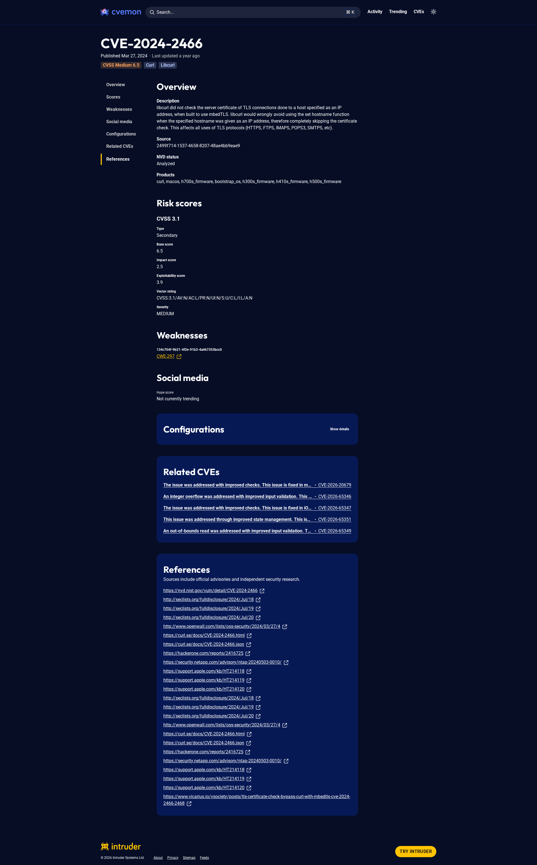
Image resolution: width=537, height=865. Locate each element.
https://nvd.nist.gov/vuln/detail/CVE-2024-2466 (210, 590)
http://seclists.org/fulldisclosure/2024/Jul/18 (208, 599)
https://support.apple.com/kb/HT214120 (203, 689)
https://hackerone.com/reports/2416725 (203, 653)
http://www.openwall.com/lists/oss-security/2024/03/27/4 (221, 626)
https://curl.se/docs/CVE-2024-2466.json (203, 644)
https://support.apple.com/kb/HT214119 (203, 680)
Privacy (172, 858)
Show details (339, 429)
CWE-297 (166, 356)
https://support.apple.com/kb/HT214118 (203, 671)
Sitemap (189, 858)
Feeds (204, 858)
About (158, 858)
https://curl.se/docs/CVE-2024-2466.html (204, 635)
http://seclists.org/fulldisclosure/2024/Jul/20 (208, 617)
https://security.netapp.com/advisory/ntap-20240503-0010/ (222, 662)
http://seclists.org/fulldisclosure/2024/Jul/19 (208, 608)
